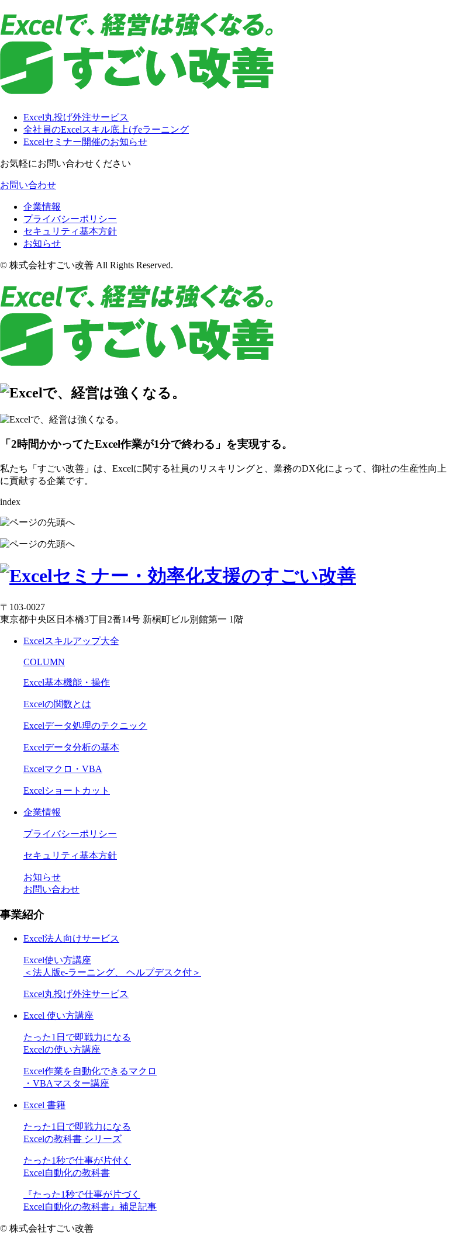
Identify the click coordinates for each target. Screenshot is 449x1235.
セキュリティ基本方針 (70, 231)
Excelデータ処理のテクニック (85, 726)
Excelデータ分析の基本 (71, 747)
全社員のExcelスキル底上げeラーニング (106, 129)
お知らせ (42, 243)
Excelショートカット (66, 790)
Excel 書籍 (44, 1105)
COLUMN (44, 662)
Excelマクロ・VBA (62, 769)
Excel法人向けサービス (71, 938)
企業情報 (42, 207)
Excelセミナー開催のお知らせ (85, 142)
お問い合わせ (28, 185)
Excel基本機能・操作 (66, 682)
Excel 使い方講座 (58, 1015)
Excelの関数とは (57, 704)
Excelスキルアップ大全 (71, 641)
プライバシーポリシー (70, 219)
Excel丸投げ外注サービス (76, 117)
